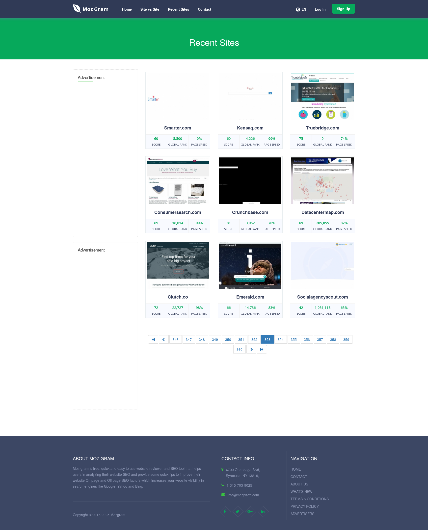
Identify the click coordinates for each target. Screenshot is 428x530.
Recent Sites (178, 9)
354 (281, 339)
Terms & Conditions (310, 498)
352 (254, 339)
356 (307, 339)
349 (215, 339)
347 (189, 339)
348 (202, 339)
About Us (299, 483)
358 (333, 339)
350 (228, 339)
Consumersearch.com (177, 212)
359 (346, 339)
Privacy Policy (305, 506)
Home (127, 9)
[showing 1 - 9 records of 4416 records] (153, 339)
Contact (204, 9)
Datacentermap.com (322, 212)
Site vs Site (149, 9)
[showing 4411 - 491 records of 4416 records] (262, 349)
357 (320, 339)
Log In (320, 9)
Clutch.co (178, 297)
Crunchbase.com (250, 212)
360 (239, 349)
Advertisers (302, 513)
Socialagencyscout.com (322, 297)
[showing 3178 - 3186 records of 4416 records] (251, 349)
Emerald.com (250, 297)
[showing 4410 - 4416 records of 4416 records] (164, 339)
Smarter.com (177, 128)
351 (241, 339)
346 (176, 339)
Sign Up (343, 8)
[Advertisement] (105, 157)
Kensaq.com (250, 128)
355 (294, 339)
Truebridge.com (322, 128)
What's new (301, 491)
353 (267, 339)
